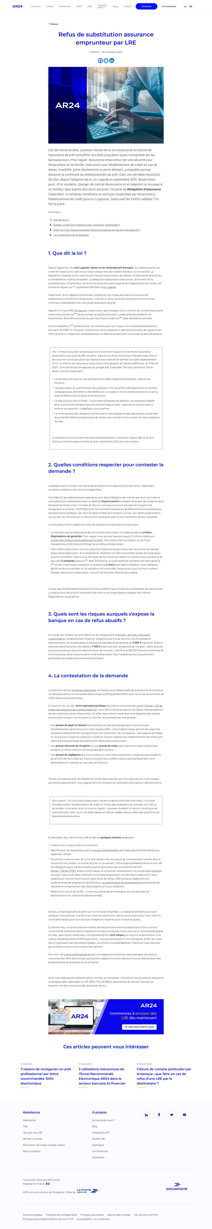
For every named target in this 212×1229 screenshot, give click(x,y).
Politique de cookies (92, 1214)
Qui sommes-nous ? (103, 1120)
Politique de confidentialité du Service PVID (48, 1218)
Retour (54, 24)
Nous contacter (32, 1151)
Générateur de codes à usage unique (44, 1144)
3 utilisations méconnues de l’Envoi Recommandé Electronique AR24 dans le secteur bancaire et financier (102, 1076)
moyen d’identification (106, 850)
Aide (90, 6)
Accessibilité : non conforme (93, 1218)
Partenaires (65, 6)
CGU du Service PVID (146, 1214)
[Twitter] (106, 60)
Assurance (98, 1157)
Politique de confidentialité (61, 1214)
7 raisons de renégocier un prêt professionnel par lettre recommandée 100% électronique (46, 1076)
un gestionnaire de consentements (122, 882)
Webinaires (29, 1120)
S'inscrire (146, 6)
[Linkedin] (111, 60)
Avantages (98, 1144)
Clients (49, 6)
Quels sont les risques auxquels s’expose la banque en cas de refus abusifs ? (97, 229)
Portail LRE (98, 1138)
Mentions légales (32, 1214)
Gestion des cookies (119, 1214)
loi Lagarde (109, 287)
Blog (115, 6)
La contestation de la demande (71, 234)
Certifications (100, 1151)
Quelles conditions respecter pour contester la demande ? (87, 224)
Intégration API (101, 1132)
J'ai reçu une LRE (33, 1132)
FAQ (25, 1126)
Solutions (36, 6)
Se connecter (169, 6)
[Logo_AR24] (17, 6)
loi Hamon (80, 310)
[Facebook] (100, 60)
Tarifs (79, 6)
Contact (128, 6)
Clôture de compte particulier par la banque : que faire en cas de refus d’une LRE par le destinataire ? (164, 1076)
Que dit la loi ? (61, 219)
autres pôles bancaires (77, 954)
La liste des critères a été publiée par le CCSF (77, 540)
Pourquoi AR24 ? (102, 6)
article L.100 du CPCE (63, 870)
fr (190, 6)
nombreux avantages (84, 690)
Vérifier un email (32, 1138)
